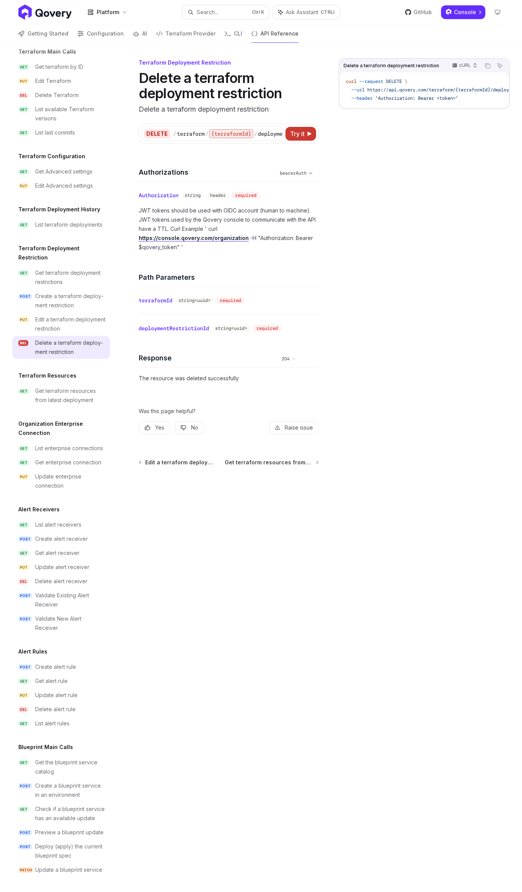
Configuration (105, 33)
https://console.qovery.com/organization (194, 238)
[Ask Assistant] (500, 66)
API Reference (279, 33)
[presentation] (67, 467)
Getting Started (48, 33)
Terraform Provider (190, 33)
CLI (238, 33)
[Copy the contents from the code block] (488, 66)
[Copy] (276, 134)
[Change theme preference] (497, 12)
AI (144, 33)
